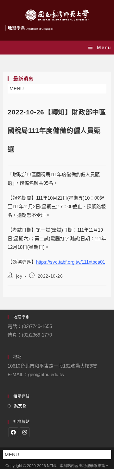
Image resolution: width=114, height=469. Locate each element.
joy (19, 276)
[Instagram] (24, 432)
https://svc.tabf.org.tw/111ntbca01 (70, 262)
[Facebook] (13, 432)
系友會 (20, 405)
